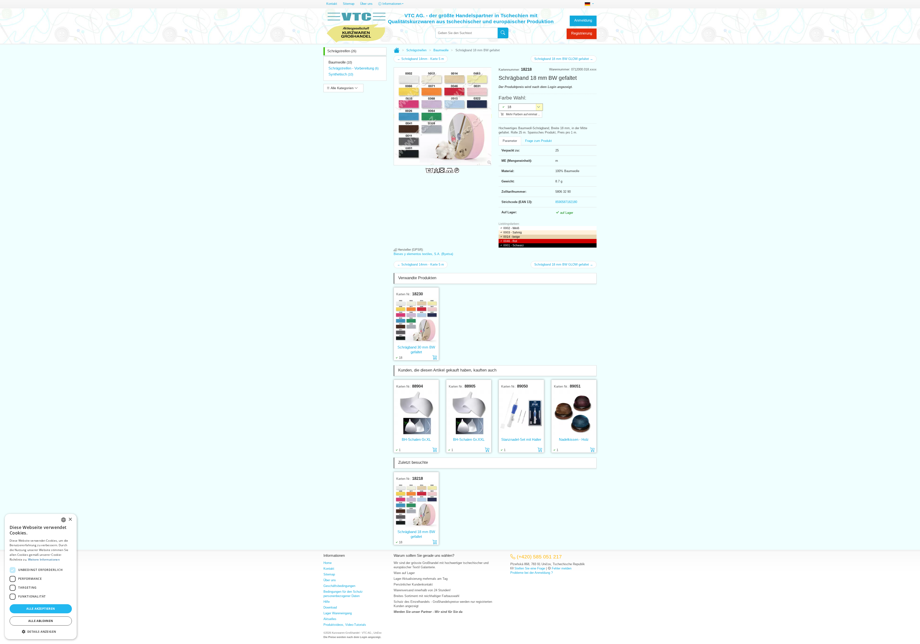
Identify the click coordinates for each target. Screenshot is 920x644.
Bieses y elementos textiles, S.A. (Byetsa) (423, 254)
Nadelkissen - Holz (574, 439)
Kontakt (331, 4)
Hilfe (326, 601)
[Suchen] (503, 33)
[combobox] (466, 33)
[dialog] (41, 576)
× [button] (70, 519)
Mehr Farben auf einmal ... (522, 114)
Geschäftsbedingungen (339, 586)
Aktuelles (329, 619)
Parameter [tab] (510, 141)
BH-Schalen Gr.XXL (468, 439)
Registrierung (581, 33)
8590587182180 (566, 202)
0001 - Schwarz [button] (513, 245)
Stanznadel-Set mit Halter (521, 439)
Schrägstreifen (341, 51)
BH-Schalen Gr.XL (416, 439)
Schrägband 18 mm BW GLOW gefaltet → (563, 59)
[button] (41, 631)
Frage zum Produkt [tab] (538, 141)
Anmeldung (583, 20)
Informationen (391, 4)
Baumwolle (340, 62)
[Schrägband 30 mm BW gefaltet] (416, 320)
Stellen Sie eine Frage (529, 568)
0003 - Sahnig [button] (512, 232)
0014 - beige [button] (511, 236)
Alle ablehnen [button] (40, 621)
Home (327, 563)
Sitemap (348, 4)
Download (330, 607)
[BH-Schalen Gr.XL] (416, 413)
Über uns (366, 4)
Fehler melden (561, 568)
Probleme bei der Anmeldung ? (531, 572)
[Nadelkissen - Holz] (574, 413)
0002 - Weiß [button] (511, 228)
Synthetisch (340, 74)
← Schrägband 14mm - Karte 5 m (420, 59)
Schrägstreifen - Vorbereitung (353, 68)
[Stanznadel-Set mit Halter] (521, 413)
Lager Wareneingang (337, 613)
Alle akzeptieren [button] (40, 609)
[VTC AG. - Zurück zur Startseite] (356, 27)
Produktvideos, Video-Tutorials (344, 625)
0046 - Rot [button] (510, 241)
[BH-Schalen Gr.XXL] (468, 413)
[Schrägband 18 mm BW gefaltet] (416, 505)
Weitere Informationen (44, 559)
